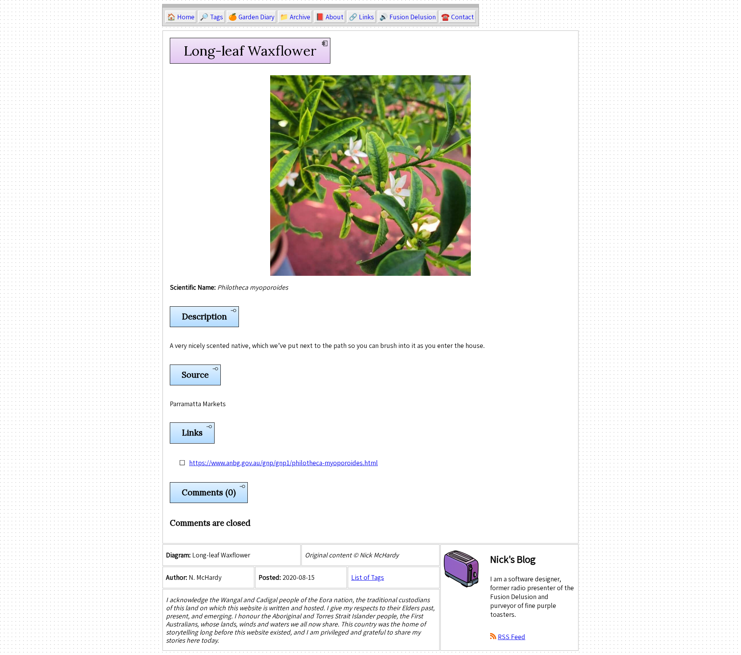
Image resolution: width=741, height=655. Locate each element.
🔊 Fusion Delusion (407, 16)
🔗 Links (361, 16)
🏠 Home (181, 16)
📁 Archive (295, 16)
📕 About (329, 16)
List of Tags (367, 577)
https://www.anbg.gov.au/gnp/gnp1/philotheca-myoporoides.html (283, 462)
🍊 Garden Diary (251, 16)
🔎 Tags (211, 16)
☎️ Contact (457, 16)
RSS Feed (511, 636)
